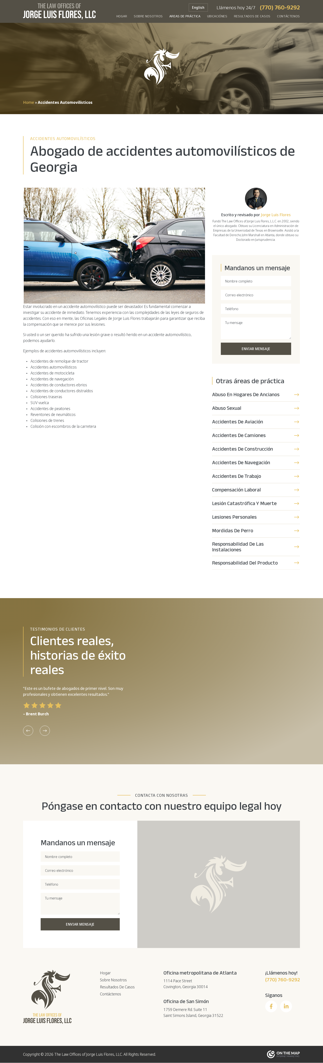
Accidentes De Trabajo (236, 476)
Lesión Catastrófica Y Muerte (244, 503)
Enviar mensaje (256, 348)
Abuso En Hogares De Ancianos (245, 394)
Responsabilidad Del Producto (245, 563)
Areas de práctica (185, 16)
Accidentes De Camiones (239, 435)
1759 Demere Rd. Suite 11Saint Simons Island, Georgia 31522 (193, 1012)
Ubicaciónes (217, 16)
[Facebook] (271, 1006)
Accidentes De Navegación (241, 462)
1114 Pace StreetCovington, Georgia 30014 (185, 983)
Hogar (121, 16)
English (198, 7)
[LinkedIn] (286, 1006)
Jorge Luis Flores (276, 214)
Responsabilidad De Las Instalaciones (238, 546)
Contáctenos (288, 16)
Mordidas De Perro (232, 530)
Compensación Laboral (236, 490)
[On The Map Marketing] (283, 1054)
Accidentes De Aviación (237, 421)
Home (28, 102)
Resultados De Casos (252, 16)
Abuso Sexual (226, 408)
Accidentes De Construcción (242, 449)
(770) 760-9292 (280, 7)
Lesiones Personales (234, 517)
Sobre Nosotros (148, 16)
